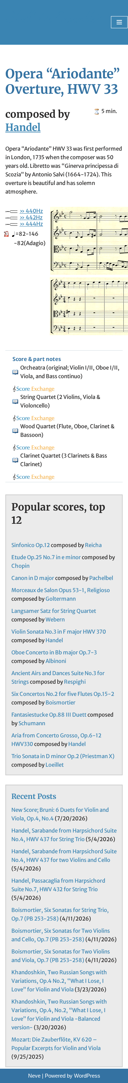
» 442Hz (31, 217)
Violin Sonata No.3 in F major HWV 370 (58, 631)
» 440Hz (31, 211)
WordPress (87, 1076)
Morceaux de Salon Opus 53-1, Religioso (60, 590)
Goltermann (61, 598)
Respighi (75, 681)
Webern (55, 619)
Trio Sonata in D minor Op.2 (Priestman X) (62, 756)
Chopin (20, 565)
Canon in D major (32, 578)
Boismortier (60, 702)
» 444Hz (31, 223)
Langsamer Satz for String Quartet (53, 611)
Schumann (31, 723)
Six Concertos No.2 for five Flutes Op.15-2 (62, 694)
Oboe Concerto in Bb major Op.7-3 (54, 652)
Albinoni (56, 661)
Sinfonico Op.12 (30, 545)
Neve (34, 1076)
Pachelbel (101, 578)
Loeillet (55, 764)
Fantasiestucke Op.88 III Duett (48, 714)
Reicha (93, 545)
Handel (23, 127)
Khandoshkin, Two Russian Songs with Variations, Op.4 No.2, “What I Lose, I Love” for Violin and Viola (59, 981)
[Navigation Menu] (119, 22)
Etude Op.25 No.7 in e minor (46, 557)
